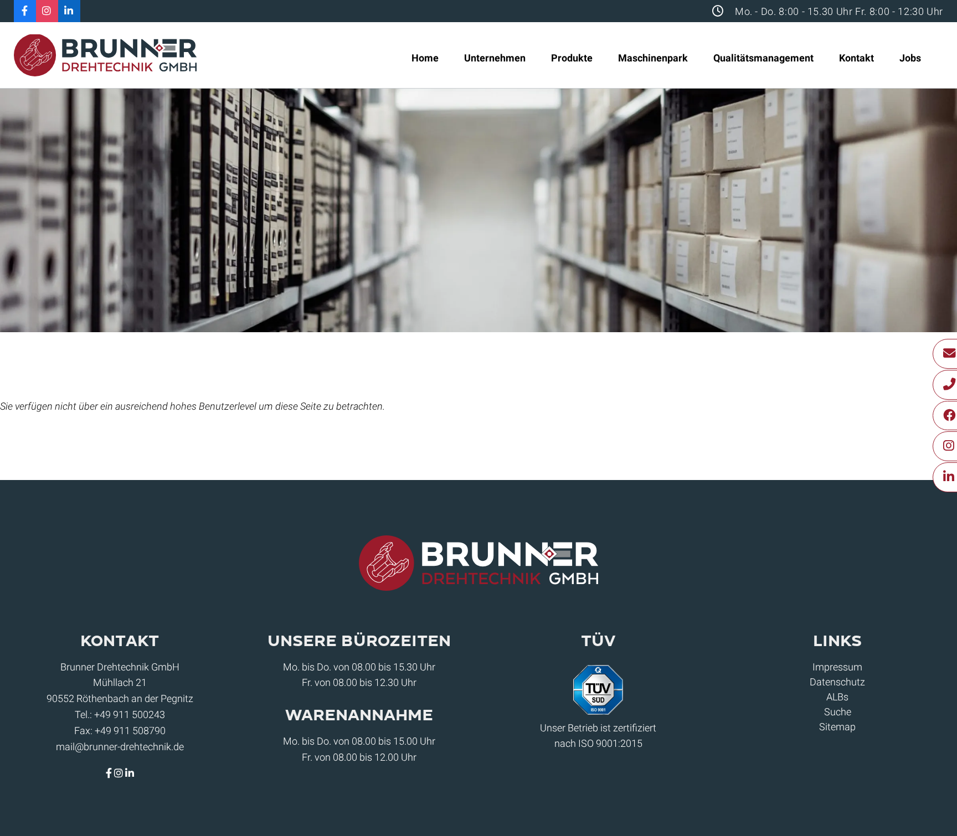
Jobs (910, 58)
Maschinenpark (653, 58)
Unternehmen (495, 58)
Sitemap (837, 726)
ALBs (837, 697)
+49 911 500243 (129, 714)
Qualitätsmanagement (763, 58)
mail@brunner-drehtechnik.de (120, 746)
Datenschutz (837, 682)
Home (425, 58)
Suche (837, 712)
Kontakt (856, 58)
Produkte (572, 58)
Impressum (837, 667)
